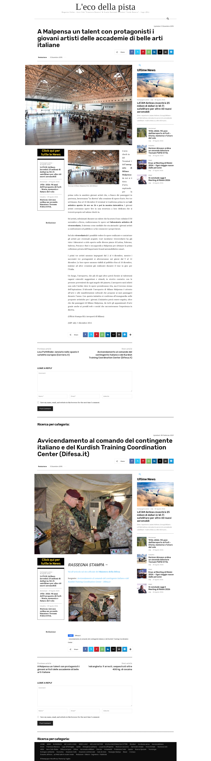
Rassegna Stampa (115, 752)
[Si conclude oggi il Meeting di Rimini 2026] (142, 179)
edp (152, 100)
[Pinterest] (143, 52)
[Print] (165, 52)
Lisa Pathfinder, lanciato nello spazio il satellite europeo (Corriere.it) (58, 353)
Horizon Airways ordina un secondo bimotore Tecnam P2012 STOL (49, 203)
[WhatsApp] (148, 52)
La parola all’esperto (106, 747)
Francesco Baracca (53, 747)
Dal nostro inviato (137, 747)
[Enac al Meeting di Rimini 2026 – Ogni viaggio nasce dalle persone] (142, 164)
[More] (130, 334)
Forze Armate (150, 747)
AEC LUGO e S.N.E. (70, 744)
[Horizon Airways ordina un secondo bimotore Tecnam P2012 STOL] (142, 150)
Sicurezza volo (162, 747)
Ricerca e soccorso (122, 747)
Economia (60, 752)
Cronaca (132, 752)
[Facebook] (131, 52)
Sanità (78, 747)
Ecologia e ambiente (47, 752)
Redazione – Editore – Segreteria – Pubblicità (91, 754)
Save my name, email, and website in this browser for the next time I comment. (70, 402)
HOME (42, 744)
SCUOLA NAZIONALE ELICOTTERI (116, 744)
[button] (168, 19)
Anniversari (43, 181)
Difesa (76, 749)
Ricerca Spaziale (140, 749)
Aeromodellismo (158, 744)
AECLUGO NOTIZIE (96, 744)
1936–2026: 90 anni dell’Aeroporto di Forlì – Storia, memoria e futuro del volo (50, 188)
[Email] (160, 52)
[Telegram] (171, 52)
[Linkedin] (154, 52)
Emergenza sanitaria (90, 747)
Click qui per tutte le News (51, 152)
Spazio (130, 749)
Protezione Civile (120, 749)
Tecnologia (152, 749)
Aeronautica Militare (87, 749)
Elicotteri (133, 744)
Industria (43, 197)
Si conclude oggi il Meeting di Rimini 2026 (159, 179)
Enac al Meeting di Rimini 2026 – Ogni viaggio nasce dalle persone (161, 165)
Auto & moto (101, 752)
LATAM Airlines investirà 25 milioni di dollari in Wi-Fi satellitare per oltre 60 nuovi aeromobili (50, 172)
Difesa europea (65, 749)
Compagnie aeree (46, 163)
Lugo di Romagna (68, 747)
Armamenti (108, 749)
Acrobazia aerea (144, 744)
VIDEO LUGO (83, 744)
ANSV (42, 749)
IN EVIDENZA (57, 744)
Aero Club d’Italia (52, 749)
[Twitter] (137, 52)
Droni (42, 747)
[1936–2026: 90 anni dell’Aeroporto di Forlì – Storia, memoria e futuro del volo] (142, 132)
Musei (125, 752)
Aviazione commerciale (87, 752)
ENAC (150, 160)
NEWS (49, 744)
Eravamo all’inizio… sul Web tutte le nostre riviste (57, 754)
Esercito (99, 749)
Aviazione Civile (71, 752)
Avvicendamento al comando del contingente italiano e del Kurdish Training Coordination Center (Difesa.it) (110, 355)
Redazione (42, 57)
